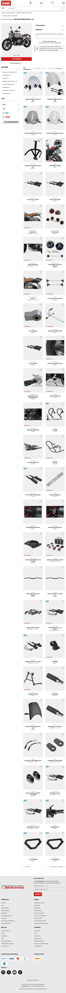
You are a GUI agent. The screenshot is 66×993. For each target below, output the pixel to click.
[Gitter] (42, 68)
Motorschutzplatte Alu (33, 264)
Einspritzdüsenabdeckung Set (33, 527)
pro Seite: (35, 68)
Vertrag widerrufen (6, 923)
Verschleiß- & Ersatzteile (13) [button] (9, 72)
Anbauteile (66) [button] (6, 93)
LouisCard (3, 918)
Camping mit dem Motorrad (41, 923)
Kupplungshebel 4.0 (55, 827)
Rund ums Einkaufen (6, 941)
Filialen (3, 933)
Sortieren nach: (52, 68)
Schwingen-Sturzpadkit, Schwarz (54, 363)
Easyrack (33, 298)
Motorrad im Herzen (39, 913)
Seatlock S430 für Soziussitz (33, 627)
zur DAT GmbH (57, 42)
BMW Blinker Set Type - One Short (33, 661)
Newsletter (4, 913)
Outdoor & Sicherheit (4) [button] (8, 84)
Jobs (2, 938)
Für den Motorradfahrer (40, 920)
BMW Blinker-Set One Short (33, 827)
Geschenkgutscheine (6, 915)
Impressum (37, 930)
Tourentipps (37, 905)
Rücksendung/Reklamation (8, 920)
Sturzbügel (55, 429)
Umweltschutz (37, 946)
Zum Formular (55, 50)
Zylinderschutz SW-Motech (33, 429)
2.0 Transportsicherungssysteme (55, 298)
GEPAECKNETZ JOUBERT (55, 165)
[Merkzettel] (52, 3)
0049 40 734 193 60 (14, 888)
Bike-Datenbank (5, 910)
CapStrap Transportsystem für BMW (55, 559)
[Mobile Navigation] (2, 8)
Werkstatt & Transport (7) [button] (8, 90)
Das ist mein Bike (16, 59)
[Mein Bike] (41, 3)
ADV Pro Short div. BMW (55, 199)
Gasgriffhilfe (55, 661)
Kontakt (3, 903)
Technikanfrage (5, 908)
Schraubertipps (38, 910)
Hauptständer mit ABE (33, 694)
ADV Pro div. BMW (33, 363)
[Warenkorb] (63, 3)
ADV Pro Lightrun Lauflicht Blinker (33, 494)
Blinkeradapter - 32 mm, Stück (55, 726)
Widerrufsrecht (38, 938)
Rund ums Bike (38, 918)
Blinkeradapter (55, 694)
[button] (63, 8)
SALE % (8, 117)
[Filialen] (30, 3)
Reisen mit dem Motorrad (40, 915)
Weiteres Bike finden (15, 63)
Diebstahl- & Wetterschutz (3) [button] (9, 81)
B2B (2, 905)
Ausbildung (4, 936)
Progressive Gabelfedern (55, 494)
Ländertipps (37, 908)
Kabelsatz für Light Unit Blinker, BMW (33, 760)
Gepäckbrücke (33, 232)
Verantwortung (5, 946)
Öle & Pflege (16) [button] (6, 75)
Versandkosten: (24, 986)
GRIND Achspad (55, 232)
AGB (35, 933)
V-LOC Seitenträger (33, 859)
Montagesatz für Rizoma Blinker (55, 760)
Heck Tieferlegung (33, 331)
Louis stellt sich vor (6, 930)
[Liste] (44, 68)
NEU (7, 113)
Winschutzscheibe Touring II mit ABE (33, 133)
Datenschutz (37, 936)
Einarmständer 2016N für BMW (55, 331)
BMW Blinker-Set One (55, 793)
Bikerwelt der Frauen (39, 903)
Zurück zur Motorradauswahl (9, 15)
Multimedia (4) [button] (6, 87)
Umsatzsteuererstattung (7, 943)
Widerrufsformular (38, 941)
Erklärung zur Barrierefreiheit (41, 943)
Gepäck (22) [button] (5, 78)
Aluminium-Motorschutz (55, 396)
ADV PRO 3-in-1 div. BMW (33, 199)
